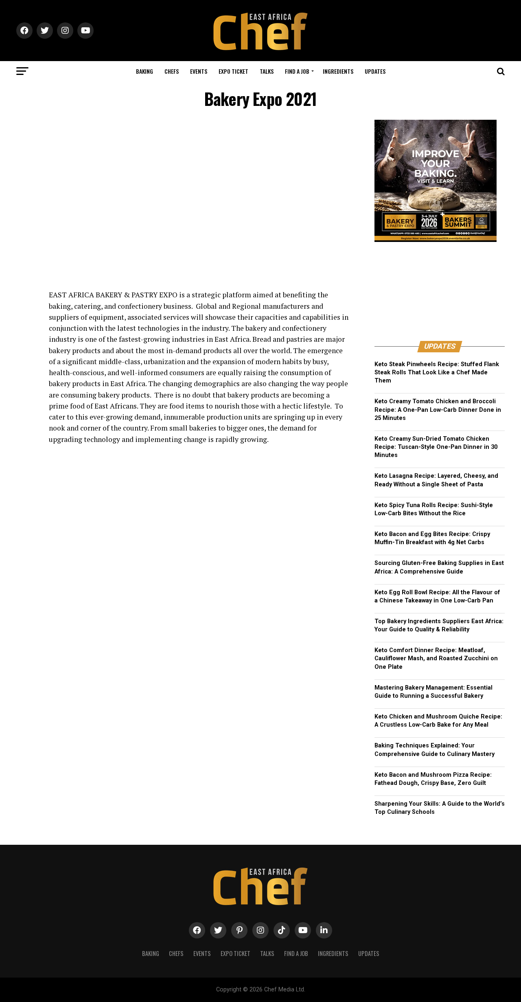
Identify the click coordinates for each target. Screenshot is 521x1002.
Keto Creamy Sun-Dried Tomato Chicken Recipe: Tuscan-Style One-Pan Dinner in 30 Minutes (435, 447)
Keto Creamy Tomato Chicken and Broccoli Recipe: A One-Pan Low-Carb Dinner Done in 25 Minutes (437, 409)
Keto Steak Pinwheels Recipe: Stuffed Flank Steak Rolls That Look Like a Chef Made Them (436, 372)
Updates (375, 71)
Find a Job (297, 71)
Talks (267, 71)
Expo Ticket (233, 71)
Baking (144, 71)
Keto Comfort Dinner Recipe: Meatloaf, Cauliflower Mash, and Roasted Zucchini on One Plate (436, 658)
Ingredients (338, 71)
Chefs (171, 71)
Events (198, 71)
